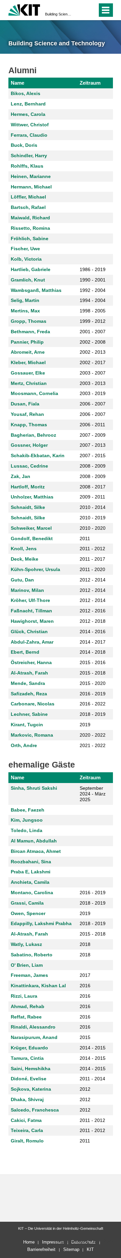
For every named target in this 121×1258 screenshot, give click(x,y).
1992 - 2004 (93, 290)
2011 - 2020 (92, 569)
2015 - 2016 (93, 662)
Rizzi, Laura (24, 996)
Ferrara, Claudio (29, 135)
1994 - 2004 (93, 300)
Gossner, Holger (29, 445)
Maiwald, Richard (30, 217)
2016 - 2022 (93, 703)
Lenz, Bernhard (28, 103)
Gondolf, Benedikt (32, 538)
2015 (85, 1037)
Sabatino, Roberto (31, 954)
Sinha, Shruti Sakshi (34, 788)
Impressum (53, 1242)
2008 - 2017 (93, 486)
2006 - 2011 (92, 424)
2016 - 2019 (93, 693)
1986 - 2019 (93, 269)
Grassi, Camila (27, 903)
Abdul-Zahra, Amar (32, 642)
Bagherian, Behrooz (33, 435)
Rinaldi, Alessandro (33, 1027)
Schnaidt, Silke (28, 507)
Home (29, 1242)
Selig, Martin (25, 300)
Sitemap (71, 1249)
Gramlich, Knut (28, 280)
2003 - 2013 (93, 383)
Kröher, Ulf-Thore (30, 600)
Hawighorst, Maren (32, 621)
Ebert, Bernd (25, 652)
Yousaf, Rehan (27, 414)
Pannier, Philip (27, 342)
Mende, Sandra (28, 683)
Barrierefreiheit (41, 1249)
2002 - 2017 (93, 362)
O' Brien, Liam (27, 965)
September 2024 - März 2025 (93, 793)
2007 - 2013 (93, 445)
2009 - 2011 (92, 497)
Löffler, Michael (28, 197)
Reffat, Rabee (26, 1017)
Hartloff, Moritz (28, 486)
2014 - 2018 (93, 652)
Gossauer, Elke (28, 373)
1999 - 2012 (93, 321)
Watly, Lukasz (26, 944)
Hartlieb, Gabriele (30, 269)
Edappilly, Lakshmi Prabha (41, 923)
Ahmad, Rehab (27, 1006)
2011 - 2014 (92, 1078)
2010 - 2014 (93, 507)
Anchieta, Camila (30, 882)
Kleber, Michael (28, 362)
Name (17, 83)
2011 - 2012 (92, 548)
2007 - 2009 (93, 435)
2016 (85, 985)
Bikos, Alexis (25, 93)
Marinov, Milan (27, 590)
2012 (85, 1089)
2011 (85, 538)
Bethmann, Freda (30, 331)
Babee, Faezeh (27, 810)
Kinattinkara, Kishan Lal (38, 985)
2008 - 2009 (93, 466)
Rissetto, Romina (30, 228)
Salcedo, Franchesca (35, 1110)
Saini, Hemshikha (30, 1068)
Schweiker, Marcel (31, 528)
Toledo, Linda (26, 830)
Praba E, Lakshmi (30, 871)
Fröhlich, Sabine (29, 238)
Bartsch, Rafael (28, 207)
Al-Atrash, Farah (29, 673)
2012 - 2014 (93, 579)
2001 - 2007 (93, 331)
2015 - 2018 (93, 673)
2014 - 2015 (93, 1047)
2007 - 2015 (93, 455)
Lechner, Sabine (29, 714)
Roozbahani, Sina (31, 861)
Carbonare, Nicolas (32, 703)
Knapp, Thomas (29, 424)
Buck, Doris (24, 145)
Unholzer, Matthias (32, 497)
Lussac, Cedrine (29, 466)
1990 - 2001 (93, 280)
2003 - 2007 (93, 373)
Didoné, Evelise (28, 1078)
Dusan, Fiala (25, 403)
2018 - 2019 (93, 714)
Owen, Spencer (28, 913)
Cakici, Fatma (26, 1120)
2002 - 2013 (93, 352)
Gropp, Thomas (28, 321)
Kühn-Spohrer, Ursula (35, 569)
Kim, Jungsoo (27, 820)
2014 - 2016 (93, 631)
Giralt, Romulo (27, 1140)
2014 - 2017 (93, 642)
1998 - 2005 (93, 310)
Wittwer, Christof (30, 124)
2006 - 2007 (93, 403)
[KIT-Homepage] (24, 9)
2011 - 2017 (92, 559)
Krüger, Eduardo (29, 1047)
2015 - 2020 (93, 683)
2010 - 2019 (93, 517)
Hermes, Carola (28, 114)
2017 (85, 975)
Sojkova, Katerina (31, 1089)
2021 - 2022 (93, 745)
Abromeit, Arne (28, 352)
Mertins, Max (25, 310)
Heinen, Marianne (31, 176)
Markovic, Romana (32, 735)
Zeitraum (90, 83)
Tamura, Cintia (27, 1058)
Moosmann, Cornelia (34, 393)
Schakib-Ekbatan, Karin (38, 455)
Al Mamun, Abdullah (34, 840)
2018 (85, 944)
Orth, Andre (24, 745)
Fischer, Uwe (25, 248)
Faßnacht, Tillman (31, 610)
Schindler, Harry (29, 155)
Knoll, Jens (24, 548)
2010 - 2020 (93, 528)
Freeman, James (29, 975)
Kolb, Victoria (26, 259)
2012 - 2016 (93, 610)
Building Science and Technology (58, 14)
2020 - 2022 (93, 735)
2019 (85, 724)
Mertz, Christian (29, 383)
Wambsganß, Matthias (36, 290)
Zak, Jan (20, 476)
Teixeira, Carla (27, 1130)
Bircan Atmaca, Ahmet (36, 851)
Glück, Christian (29, 631)
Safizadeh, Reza (29, 693)
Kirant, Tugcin (27, 724)
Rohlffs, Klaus (27, 166)
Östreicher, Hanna (31, 662)
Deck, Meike (24, 559)
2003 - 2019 (93, 393)
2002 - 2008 (93, 342)
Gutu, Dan (22, 579)
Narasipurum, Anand (34, 1037)
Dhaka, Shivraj (27, 1099)
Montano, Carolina (32, 892)
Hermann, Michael (31, 186)
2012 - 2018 (93, 621)
